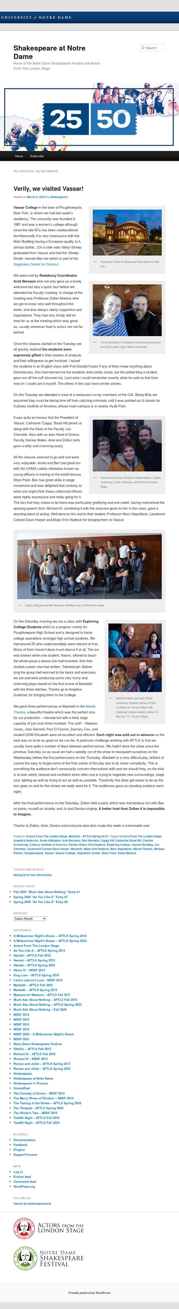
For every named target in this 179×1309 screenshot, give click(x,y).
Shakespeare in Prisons (31, 1083)
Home (19, 156)
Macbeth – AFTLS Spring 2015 (35, 990)
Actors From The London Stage (46, 836)
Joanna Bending (142, 844)
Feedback (20, 1144)
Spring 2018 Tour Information (33, 875)
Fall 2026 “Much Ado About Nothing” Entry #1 (47, 892)
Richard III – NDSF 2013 (31, 1059)
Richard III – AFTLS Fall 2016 (34, 1054)
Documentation (24, 1140)
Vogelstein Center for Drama (35, 264)
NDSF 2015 (21, 1024)
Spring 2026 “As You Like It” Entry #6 (41, 902)
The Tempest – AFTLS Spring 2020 (38, 1108)
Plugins (19, 1149)
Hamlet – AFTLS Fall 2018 (32, 955)
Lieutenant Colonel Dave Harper (48, 849)
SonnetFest (22, 1088)
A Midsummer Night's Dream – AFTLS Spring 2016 (50, 936)
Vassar (49, 853)
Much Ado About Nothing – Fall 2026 (40, 1009)
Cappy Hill (107, 840)
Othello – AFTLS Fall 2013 (32, 1049)
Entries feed (22, 1176)
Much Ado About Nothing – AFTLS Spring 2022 (48, 1004)
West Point (109, 853)
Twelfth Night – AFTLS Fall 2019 (36, 1117)
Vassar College (65, 853)
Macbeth (76, 849)
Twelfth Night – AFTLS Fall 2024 (36, 1122)
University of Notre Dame (36, 17)
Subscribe (37, 156)
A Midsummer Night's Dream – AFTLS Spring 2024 (50, 940)
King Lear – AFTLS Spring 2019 (36, 975)
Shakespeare (59, 197)
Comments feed (25, 1181)
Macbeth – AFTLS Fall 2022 (33, 985)
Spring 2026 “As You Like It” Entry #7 (41, 897)
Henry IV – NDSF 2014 (29, 970)
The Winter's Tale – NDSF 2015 (35, 1113)
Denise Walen (78, 844)
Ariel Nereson (71, 840)
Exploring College (118, 844)
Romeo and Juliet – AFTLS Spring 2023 (42, 1068)
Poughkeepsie (33, 853)
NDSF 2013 (21, 1014)
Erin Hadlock (96, 844)
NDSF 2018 (21, 1029)
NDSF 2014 (21, 1019)
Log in (18, 1171)
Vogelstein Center (88, 853)
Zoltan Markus (126, 853)
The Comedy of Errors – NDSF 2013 (39, 1093)
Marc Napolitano (121, 849)
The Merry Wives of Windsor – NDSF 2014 (43, 1098)
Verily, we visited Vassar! (49, 188)
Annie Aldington (50, 840)
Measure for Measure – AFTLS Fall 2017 (42, 994)
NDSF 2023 (21, 1039)
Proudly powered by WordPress (89, 1293)
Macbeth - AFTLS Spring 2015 (88, 836)
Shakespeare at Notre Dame (50, 52)
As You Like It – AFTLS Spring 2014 (39, 950)
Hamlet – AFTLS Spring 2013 (34, 960)
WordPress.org (24, 1186)
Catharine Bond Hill (128, 840)
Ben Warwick (90, 840)
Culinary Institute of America (48, 844)
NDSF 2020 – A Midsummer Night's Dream (44, 1034)
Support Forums (25, 1154)
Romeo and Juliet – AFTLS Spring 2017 (42, 1063)
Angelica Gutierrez (26, 840)
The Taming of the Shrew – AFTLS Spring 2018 (47, 1103)
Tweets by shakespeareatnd (32, 1203)
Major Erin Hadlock (96, 849)
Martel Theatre (143, 849)
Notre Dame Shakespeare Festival (38, 1044)
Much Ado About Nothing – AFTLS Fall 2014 (45, 999)
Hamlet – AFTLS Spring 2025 (34, 965)
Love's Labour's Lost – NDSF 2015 (38, 980)
